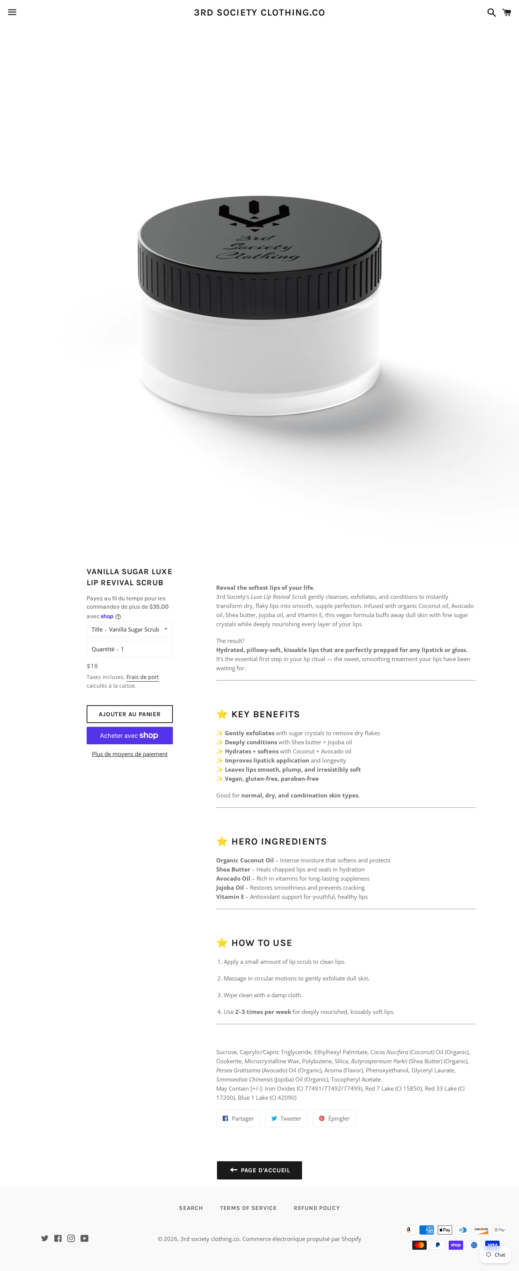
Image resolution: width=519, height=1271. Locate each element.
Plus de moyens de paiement (130, 754)
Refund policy (317, 1208)
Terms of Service (248, 1208)
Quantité (103, 649)
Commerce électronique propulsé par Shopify (301, 1239)
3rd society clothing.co (260, 12)
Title (97, 629)
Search (191, 1208)
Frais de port (143, 676)
